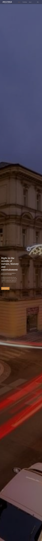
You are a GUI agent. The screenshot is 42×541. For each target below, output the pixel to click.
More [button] (30, 2)
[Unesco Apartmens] (7, 2)
